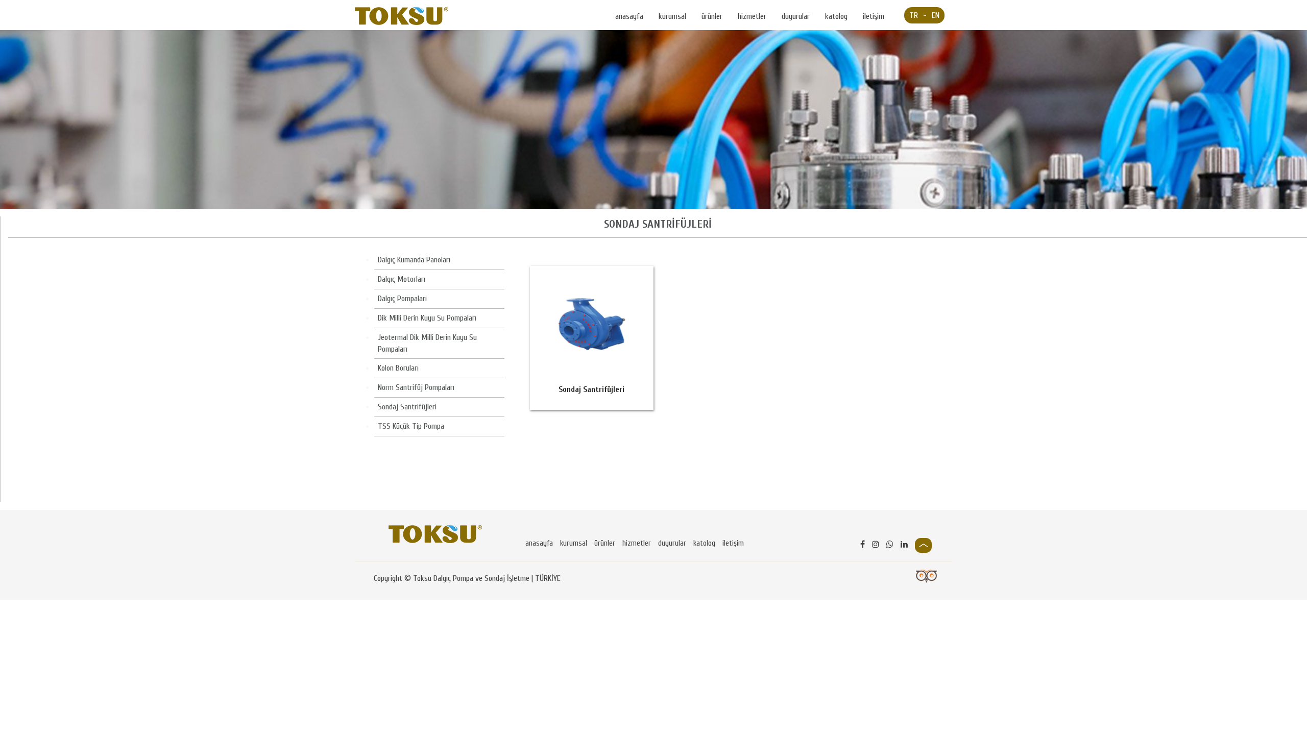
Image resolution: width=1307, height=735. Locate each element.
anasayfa (629, 16)
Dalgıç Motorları (401, 279)
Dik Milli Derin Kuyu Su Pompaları (427, 318)
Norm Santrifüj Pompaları (416, 387)
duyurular (796, 16)
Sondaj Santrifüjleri (407, 406)
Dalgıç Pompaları (402, 298)
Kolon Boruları (398, 368)
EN (935, 15)
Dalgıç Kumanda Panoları (414, 259)
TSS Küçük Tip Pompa (411, 426)
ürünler (711, 16)
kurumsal (672, 16)
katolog (836, 16)
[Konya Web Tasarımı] (926, 575)
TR (913, 15)
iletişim (873, 16)
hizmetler (752, 16)
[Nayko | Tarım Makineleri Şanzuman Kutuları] (401, 15)
